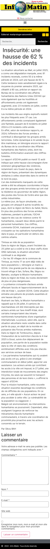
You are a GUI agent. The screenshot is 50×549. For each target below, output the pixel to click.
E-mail (5, 500)
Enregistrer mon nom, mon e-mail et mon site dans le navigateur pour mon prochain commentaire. (24, 526)
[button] (25, 22)
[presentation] (43, 34)
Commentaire (9, 455)
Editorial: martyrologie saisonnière (16, 34)
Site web (5, 511)
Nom (4, 489)
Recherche (43, 41)
